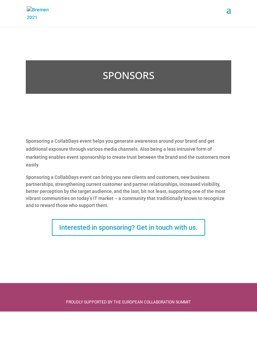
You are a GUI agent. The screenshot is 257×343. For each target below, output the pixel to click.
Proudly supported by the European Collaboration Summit (128, 302)
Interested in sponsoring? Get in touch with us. (128, 227)
